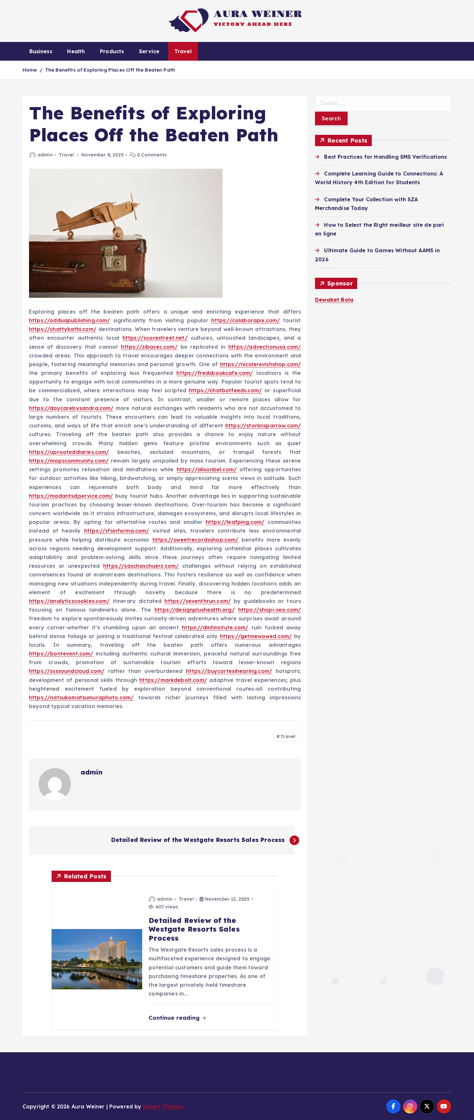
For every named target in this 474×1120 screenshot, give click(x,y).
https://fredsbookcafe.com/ (214, 373)
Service (149, 51)
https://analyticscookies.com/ (69, 601)
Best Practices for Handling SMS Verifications (385, 157)
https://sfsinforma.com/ (116, 530)
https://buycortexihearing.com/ (229, 671)
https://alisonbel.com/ (207, 469)
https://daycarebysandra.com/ (71, 408)
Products (112, 51)
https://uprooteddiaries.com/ (69, 452)
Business (40, 51)
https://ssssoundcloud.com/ (66, 671)
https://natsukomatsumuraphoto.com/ (81, 697)
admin (45, 155)
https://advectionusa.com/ (264, 347)
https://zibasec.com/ (149, 347)
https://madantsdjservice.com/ (71, 496)
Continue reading (175, 1017)
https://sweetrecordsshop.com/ (196, 539)
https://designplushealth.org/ (194, 609)
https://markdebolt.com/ (173, 680)
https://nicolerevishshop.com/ (260, 364)
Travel (183, 51)
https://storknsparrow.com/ (263, 425)
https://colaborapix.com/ (245, 320)
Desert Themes (163, 1106)
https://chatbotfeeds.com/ (225, 390)
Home (30, 70)
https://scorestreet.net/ (155, 338)
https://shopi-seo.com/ (269, 609)
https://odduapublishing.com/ (69, 320)
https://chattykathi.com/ (62, 329)
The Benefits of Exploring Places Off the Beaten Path (110, 70)
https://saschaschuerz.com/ (141, 566)
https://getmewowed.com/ (256, 636)
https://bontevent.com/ (61, 653)
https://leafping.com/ (235, 522)
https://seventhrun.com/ (197, 601)
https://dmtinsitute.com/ (215, 627)
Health (76, 51)
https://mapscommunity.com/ (69, 460)
